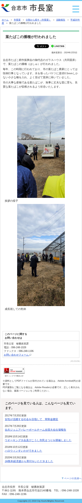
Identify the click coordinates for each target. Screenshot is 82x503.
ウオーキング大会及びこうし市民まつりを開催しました (38, 440)
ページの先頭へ (73, 478)
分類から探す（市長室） (38, 20)
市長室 (17, 20)
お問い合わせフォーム (16, 354)
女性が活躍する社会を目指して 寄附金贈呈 (31, 419)
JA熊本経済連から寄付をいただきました (29, 461)
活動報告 (60, 20)
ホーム (5, 20)
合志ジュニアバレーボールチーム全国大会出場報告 (35, 429)
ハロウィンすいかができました (23, 450)
